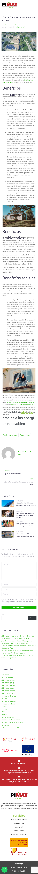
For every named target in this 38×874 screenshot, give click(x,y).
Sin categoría (6, 725)
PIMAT (3, 712)
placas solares (25, 435)
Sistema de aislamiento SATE (11, 728)
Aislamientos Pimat (9, 25)
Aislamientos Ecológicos (9, 693)
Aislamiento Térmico (8, 691)
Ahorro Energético (7, 677)
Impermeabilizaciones (9, 701)
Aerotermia (5, 675)
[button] (4, 870)
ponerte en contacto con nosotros (22, 405)
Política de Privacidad (19, 867)
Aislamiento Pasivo (8, 688)
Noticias (4, 706)
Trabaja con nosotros (19, 834)
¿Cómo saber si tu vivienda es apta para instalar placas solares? (26, 504)
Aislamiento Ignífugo (8, 683)
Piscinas (4, 715)
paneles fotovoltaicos (10, 435)
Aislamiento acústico (8, 680)
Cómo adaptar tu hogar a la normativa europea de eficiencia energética (25, 515)
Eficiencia (4, 699)
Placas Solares (19, 830)
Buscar (4, 614)
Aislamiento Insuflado (9, 685)
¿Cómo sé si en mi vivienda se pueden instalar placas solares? (25, 535)
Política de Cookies (19, 871)
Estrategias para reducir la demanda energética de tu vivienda (26, 525)
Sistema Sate (19, 823)
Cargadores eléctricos (9, 696)
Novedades (5, 709)
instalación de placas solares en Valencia (20, 402)
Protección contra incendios (11, 720)
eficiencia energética (13, 431)
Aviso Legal (19, 864)
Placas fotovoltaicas (25, 25)
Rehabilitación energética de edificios (14, 722)
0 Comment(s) (20, 27)
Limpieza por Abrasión (9, 704)
